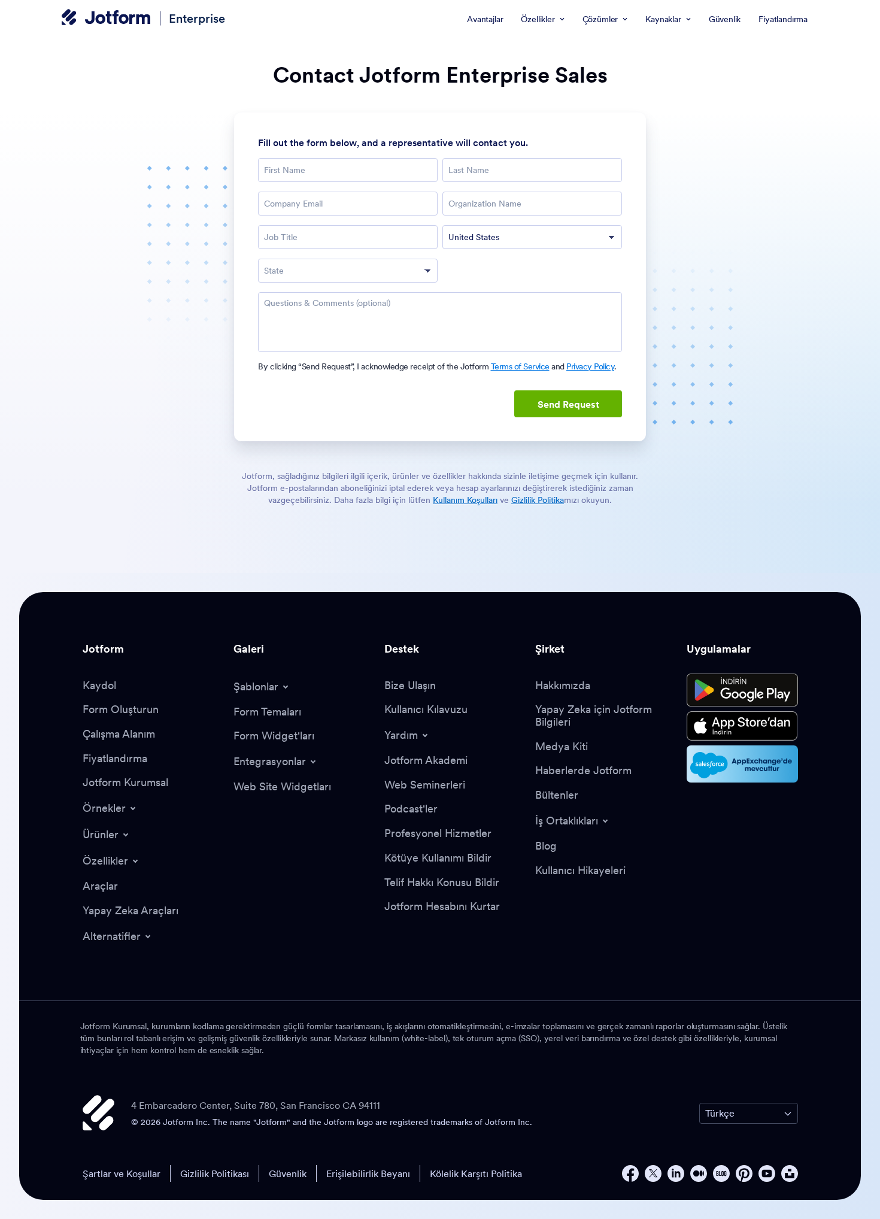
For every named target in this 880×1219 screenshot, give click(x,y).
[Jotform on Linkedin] (675, 1173)
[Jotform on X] (653, 1173)
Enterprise (197, 18)
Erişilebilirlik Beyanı (368, 1173)
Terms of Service (520, 366)
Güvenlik (288, 1173)
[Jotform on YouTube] (766, 1173)
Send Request (568, 404)
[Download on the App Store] (742, 726)
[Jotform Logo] (106, 19)
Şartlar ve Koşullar (121, 1173)
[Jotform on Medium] (698, 1173)
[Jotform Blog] (721, 1173)
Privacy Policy (590, 366)
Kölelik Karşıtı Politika (476, 1173)
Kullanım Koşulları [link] (465, 500)
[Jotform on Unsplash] (789, 1173)
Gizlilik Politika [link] (537, 500)
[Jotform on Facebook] (630, 1173)
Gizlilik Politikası (214, 1173)
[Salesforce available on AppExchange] (742, 764)
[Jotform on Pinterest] (744, 1173)
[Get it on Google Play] (742, 690)
